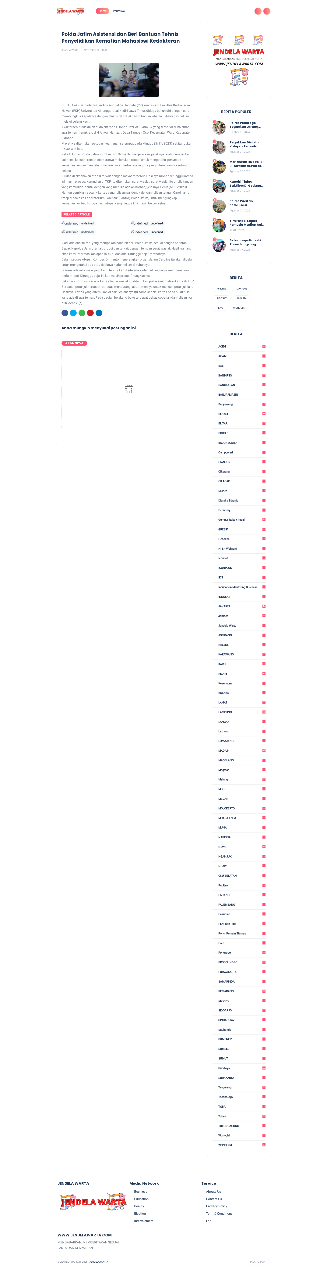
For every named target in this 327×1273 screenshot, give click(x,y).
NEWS (219, 307)
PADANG (241, 895)
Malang (241, 779)
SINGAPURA (241, 1020)
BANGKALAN (241, 385)
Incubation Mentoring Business (241, 587)
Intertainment (143, 1221)
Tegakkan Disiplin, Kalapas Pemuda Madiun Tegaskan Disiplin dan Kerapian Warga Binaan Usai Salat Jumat (247, 145)
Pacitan (241, 885)
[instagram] (241, 11)
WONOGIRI (239, 307)
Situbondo (241, 1029)
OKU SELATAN (241, 875)
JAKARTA (242, 298)
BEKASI (241, 414)
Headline (221, 288)
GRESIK (241, 529)
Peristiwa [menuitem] (119, 11)
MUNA (241, 827)
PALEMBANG (241, 904)
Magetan (241, 770)
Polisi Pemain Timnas (241, 933)
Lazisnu (241, 731)
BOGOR (241, 433)
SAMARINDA (241, 981)
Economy (241, 510)
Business (140, 1191)
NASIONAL (241, 837)
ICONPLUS (241, 288)
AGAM (241, 356)
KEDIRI (241, 673)
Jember (241, 616)
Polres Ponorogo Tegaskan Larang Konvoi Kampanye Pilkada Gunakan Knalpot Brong (244, 125)
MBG (241, 789)
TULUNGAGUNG (241, 1126)
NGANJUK (241, 856)
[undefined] (70, 223)
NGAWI (241, 866)
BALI (241, 366)
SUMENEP (241, 1039)
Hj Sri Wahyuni (241, 548)
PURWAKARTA (241, 972)
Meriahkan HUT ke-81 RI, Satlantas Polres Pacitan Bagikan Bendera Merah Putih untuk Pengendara (247, 164)
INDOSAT (221, 298)
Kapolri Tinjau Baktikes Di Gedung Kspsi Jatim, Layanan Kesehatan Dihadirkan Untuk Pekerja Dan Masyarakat (247, 184)
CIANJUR (241, 462)
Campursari (241, 452)
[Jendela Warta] (71, 11)
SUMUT (241, 1058)
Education (141, 1199)
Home (103, 11)
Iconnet (241, 558)
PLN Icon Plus (241, 924)
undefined (87, 223)
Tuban (241, 1116)
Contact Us (214, 1199)
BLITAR (241, 423)
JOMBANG (241, 635)
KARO (241, 664)
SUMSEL (241, 1049)
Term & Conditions (219, 1213)
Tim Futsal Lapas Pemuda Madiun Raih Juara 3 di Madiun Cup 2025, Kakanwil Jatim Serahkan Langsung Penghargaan (247, 223)
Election (140, 1213)
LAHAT (241, 702)
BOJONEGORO (241, 442)
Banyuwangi (241, 404)
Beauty (139, 1206)
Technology (241, 1097)
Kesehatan (241, 683)
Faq (208, 1221)
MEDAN (241, 798)
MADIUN (241, 750)
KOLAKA (241, 693)
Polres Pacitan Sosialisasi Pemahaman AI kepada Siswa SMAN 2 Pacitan (247, 203)
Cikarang (241, 471)
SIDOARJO (241, 1010)
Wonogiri (241, 1135)
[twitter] (222, 11)
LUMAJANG (241, 741)
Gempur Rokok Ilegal (241, 519)
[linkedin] (99, 313)
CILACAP (241, 481)
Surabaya (241, 1068)
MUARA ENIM (241, 818)
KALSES (241, 644)
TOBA (241, 1106)
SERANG (241, 1000)
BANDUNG (241, 375)
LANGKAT (241, 722)
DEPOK (241, 491)
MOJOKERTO (241, 808)
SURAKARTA (241, 1078)
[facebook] (216, 11)
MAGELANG (241, 760)
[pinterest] (235, 11)
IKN (241, 577)
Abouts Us (213, 1191)
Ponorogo (241, 952)
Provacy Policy (216, 1206)
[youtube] (247, 11)
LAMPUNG (241, 712)
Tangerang (241, 1087)
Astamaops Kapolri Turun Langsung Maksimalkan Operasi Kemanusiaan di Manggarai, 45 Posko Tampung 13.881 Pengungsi (247, 242)
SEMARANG (241, 991)
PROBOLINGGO (241, 962)
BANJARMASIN (241, 394)
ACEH (241, 346)
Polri (241, 943)
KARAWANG (241, 654)
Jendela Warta (241, 625)
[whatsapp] (228, 11)
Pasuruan (241, 914)
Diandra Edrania (241, 500)
